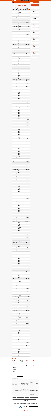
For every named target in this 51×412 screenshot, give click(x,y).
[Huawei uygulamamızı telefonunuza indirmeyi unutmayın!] (29, 0)
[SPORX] (25, 410)
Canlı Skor (25, 2)
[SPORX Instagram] (26, 400)
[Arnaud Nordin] (31, 52)
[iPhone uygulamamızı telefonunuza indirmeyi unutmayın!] (27, 0)
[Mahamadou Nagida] (31, 6)
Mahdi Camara (34, 36)
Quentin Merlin (34, 13)
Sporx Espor (27, 363)
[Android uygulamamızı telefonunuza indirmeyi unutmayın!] (25, 0)
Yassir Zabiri (34, 31)
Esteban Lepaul (34, 45)
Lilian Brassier (34, 20)
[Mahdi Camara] (31, 36)
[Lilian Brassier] (31, 20)
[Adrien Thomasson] (31, 34)
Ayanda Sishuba (34, 32)
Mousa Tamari (34, 50)
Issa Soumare (34, 48)
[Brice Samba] (31, 8)
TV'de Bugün (27, 361)
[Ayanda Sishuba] (31, 32)
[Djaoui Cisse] (31, 29)
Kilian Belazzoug (34, 10)
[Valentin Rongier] (31, 43)
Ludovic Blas (34, 39)
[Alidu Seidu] (31, 17)
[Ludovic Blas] (31, 39)
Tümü (37, 2)
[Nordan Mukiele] (31, 55)
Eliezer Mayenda (34, 46)
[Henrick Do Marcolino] (31, 53)
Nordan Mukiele (34, 55)
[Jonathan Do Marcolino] (31, 27)
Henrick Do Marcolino (34, 53)
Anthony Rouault (34, 18)
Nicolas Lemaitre (34, 11)
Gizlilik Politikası (28, 403)
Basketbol (19, 2)
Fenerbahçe (14, 371)
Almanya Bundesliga (14, 369)
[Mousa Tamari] (31, 50)
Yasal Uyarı (34, 365)
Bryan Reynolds (34, 22)
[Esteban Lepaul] (31, 45)
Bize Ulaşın (34, 361)
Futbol (15, 2)
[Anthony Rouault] (31, 18)
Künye (17, 403)
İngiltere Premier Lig (14, 367)
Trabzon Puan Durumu (15, 363)
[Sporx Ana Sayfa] (16, 0)
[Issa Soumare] (31, 48)
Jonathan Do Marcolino (35, 27)
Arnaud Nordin (34, 52)
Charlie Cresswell (34, 15)
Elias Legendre (34, 57)
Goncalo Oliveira (34, 25)
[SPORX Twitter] (27, 400)
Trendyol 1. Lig (14, 365)
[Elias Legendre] (31, 57)
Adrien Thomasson (34, 34)
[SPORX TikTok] (28, 400)
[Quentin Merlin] (31, 13)
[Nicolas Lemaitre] (31, 11)
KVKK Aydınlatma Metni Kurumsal (34, 403)
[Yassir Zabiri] (31, 31)
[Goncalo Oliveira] (31, 25)
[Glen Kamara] (31, 41)
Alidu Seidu (34, 17)
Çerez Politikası (25, 403)
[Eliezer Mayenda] (31, 46)
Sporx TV (22, 2)
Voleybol (28, 2)
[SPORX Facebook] (24, 400)
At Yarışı (34, 2)
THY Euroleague (21, 363)
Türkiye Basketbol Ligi (21, 361)
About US (21, 403)
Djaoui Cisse (34, 29)
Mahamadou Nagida (34, 6)
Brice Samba (34, 8)
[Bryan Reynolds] (31, 22)
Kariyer (18, 403)
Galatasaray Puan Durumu (15, 361)
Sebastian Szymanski (34, 38)
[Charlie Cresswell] (31, 15)
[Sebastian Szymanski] (31, 38)
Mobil (33, 363)
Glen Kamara (34, 41)
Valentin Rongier (34, 43)
